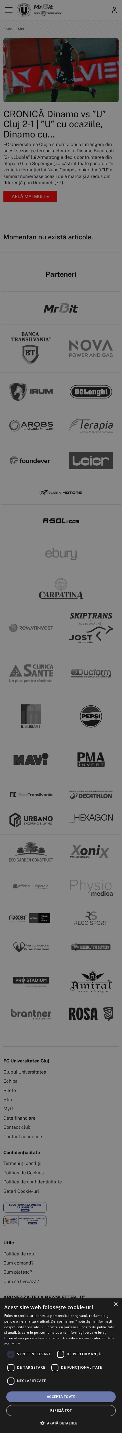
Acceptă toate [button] (61, 1396)
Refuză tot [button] (61, 1410)
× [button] (115, 1304)
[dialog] (61, 1365)
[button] (61, 1423)
